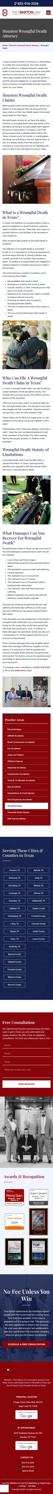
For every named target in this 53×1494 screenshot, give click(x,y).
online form (20, 670)
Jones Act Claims (15, 755)
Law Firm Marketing (29, 1483)
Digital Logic (45, 1483)
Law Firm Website (9, 1483)
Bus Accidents (14, 787)
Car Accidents (13, 748)
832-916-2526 (43, 667)
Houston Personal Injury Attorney (24, 45)
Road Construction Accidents (21, 742)
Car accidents (13, 281)
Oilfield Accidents (15, 735)
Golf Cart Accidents (16, 818)
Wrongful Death (14, 806)
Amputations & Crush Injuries (21, 793)
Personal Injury (14, 729)
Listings (22, 1486)
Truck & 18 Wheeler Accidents (21, 780)
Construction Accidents (18, 774)
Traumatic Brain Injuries (18, 812)
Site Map (31, 1486)
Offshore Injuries (15, 761)
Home (5, 45)
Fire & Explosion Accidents (19, 799)
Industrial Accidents (16, 767)
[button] (48, 13)
